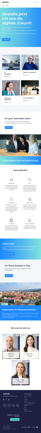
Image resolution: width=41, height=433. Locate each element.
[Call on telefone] (11, 350)
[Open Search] (35, 2)
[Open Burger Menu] (38, 2)
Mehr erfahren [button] (9, 275)
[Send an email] (9, 350)
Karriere (7, 5)
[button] (39, 431)
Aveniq (3, 5)
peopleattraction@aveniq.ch (26, 316)
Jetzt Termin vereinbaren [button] (8, 253)
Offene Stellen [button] (6, 39)
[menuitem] (28, 396)
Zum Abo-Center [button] (14, 419)
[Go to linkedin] (13, 350)
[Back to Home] (5, 2)
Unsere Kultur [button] (9, 127)
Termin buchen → (11, 346)
